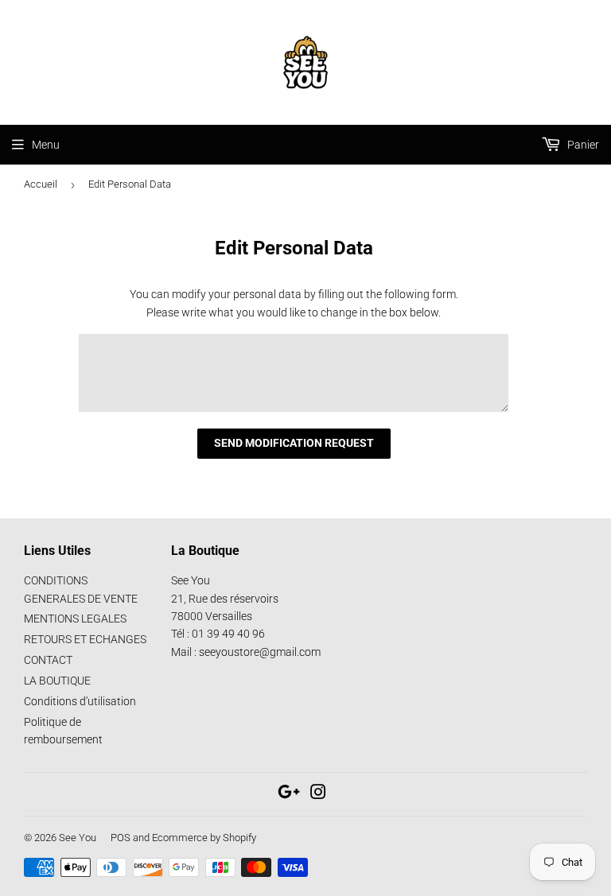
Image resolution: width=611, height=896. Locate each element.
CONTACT (48, 660)
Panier (582, 144)
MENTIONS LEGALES (75, 618)
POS (120, 838)
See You (77, 838)
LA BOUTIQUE (57, 680)
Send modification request (294, 442)
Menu (46, 144)
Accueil (40, 184)
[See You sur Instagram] (318, 794)
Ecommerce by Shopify (204, 838)
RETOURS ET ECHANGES (85, 639)
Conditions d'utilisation (80, 701)
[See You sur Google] (289, 794)
